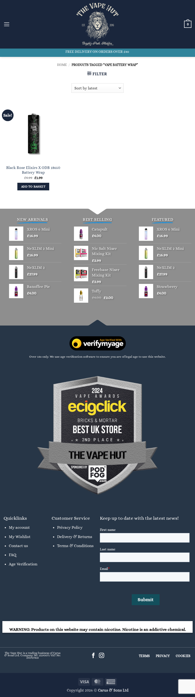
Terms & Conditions (75, 545)
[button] (7, 24)
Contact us (18, 545)
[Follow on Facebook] (93, 656)
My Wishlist (19, 536)
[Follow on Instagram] (101, 656)
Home (62, 65)
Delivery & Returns (74, 536)
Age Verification (23, 564)
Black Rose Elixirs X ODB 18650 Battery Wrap (33, 170)
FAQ (12, 554)
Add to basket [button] (33, 186)
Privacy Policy (70, 527)
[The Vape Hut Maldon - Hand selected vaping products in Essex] (97, 24)
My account (19, 527)
